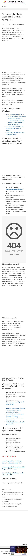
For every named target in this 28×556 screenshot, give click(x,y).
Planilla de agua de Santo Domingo (16, 408)
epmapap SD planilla (10, 492)
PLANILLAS (7, 490)
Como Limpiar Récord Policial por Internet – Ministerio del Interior (12, 462)
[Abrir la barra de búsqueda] (25, 5)
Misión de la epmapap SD (15, 118)
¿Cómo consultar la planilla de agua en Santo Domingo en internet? (14, 128)
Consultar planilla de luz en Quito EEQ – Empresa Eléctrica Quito (14, 468)
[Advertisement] (14, 57)
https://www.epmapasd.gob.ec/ (14, 189)
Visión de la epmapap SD (17, 120)
